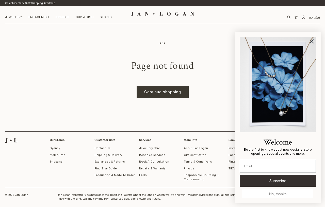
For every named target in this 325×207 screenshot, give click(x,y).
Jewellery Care (149, 148)
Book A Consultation (154, 161)
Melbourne (57, 155)
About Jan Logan (196, 148)
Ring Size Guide (105, 168)
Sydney (55, 148)
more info (190, 140)
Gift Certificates (195, 155)
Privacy (189, 168)
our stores (57, 140)
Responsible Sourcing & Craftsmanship (201, 177)
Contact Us (102, 148)
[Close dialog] (312, 41)
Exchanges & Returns (109, 161)
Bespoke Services (152, 155)
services (145, 140)
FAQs (143, 175)
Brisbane (56, 161)
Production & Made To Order (114, 175)
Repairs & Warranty (152, 168)
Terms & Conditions (198, 161)
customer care (104, 140)
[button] (13, 17)
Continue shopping (162, 91)
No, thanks (277, 194)
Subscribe (277, 181)
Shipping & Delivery (108, 155)
